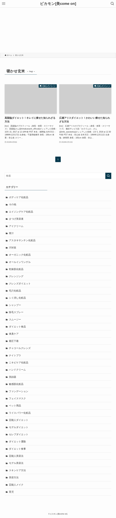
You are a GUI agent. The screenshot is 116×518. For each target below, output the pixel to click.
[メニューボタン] (3, 3)
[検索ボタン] (112, 3)
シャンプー (15, 305)
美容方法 (14, 477)
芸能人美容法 (16, 456)
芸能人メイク (16, 484)
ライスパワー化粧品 (20, 413)
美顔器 (12, 377)
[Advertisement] (58, 30)
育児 (11, 492)
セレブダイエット (18, 434)
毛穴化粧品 (15, 290)
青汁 (11, 233)
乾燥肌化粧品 (16, 269)
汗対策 (12, 247)
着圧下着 (14, 341)
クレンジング (16, 276)
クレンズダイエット (20, 283)
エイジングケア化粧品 (21, 211)
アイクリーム (16, 226)
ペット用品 (15, 405)
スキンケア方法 (17, 470)
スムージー (15, 319)
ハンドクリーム (17, 369)
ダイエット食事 (17, 449)
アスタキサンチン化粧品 (22, 240)
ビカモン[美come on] (58, 3)
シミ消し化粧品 (17, 298)
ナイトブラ (15, 355)
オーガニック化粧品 (20, 254)
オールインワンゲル (20, 262)
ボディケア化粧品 (18, 197)
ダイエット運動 (17, 441)
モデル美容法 (16, 463)
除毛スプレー (16, 312)
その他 (12, 204)
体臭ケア (14, 333)
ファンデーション (18, 391)
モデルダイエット (18, 427)
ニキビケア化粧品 (18, 362)
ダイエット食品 (17, 326)
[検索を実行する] (108, 176)
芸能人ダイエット (18, 420)
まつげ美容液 (16, 219)
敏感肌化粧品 (16, 384)
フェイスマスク (17, 398)
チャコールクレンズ (20, 348)
